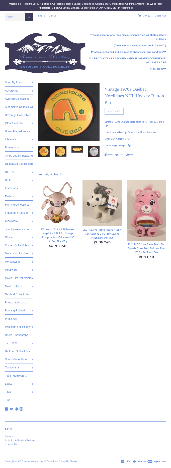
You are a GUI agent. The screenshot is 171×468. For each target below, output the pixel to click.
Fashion (19, 196)
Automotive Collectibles (19, 107)
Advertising (19, 90)
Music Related (19, 286)
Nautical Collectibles (17, 294)
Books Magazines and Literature (19, 135)
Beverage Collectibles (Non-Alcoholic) (19, 119)
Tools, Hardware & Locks (19, 379)
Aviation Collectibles (17, 99)
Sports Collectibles (19, 359)
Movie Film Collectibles (19, 278)
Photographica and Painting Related (19, 306)
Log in (41, 15)
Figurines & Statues (19, 213)
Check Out (160, 15)
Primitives (11, 318)
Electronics (11, 188)
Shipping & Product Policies (20, 440)
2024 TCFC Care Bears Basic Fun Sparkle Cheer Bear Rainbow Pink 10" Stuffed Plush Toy (146, 248)
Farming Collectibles (17, 204)
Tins (7, 400)
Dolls (19, 180)
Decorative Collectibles (19, 164)
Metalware (19, 270)
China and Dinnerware (19, 155)
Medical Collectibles (19, 253)
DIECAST (19, 172)
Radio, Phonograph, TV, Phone (19, 339)
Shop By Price (19, 82)
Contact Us (11, 444)
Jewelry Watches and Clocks (19, 233)
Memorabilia (19, 261)
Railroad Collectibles (17, 351)
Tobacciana (19, 367)
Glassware (19, 221)
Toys (19, 392)
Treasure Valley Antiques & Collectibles (40, 461)
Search (9, 436)
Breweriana (19, 147)
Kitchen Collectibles (19, 245)
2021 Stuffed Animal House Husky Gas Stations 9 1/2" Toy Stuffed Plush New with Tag (102, 233)
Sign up (52, 15)
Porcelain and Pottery (19, 327)
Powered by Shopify (68, 461)
